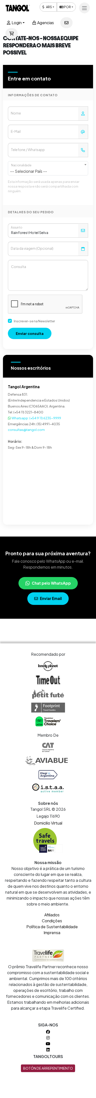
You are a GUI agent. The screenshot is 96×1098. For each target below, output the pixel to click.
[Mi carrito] (11, 33)
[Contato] (66, 22)
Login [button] (16, 22)
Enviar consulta (30, 333)
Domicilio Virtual (48, 823)
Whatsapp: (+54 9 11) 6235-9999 (36, 418)
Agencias (45, 22)
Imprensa (52, 932)
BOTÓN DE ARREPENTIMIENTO (48, 1068)
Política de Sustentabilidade (52, 926)
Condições (52, 920)
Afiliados (52, 914)
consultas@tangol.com (26, 429)
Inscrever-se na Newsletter (34, 321)
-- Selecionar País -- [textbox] (28, 171)
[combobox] (48, 168)
